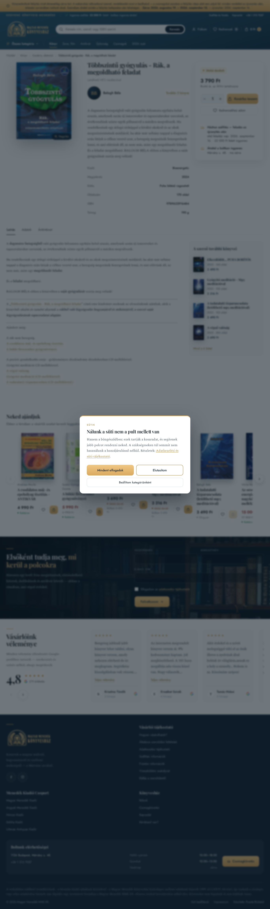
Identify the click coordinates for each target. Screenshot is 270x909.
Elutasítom (160, 470)
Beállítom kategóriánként (135, 482)
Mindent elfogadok (110, 470)
